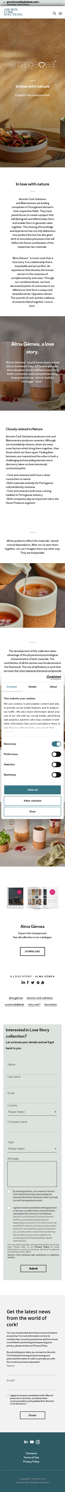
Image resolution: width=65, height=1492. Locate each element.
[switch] (56, 754)
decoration (50, 1004)
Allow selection (33, 800)
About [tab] (53, 686)
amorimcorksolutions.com (22, 1)
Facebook (28, 982)
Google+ (37, 982)
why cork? (34, 1004)
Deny (33, 811)
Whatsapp (42, 982)
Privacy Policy (42, 1247)
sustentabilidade (14, 1004)
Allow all (33, 789)
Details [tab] (32, 686)
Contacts (31, 1453)
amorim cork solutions (40, 997)
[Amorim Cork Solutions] (14, 12)
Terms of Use (31, 1457)
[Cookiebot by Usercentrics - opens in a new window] (46, 677)
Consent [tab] (12, 686)
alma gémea (16, 997)
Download (32, 951)
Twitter (32, 982)
